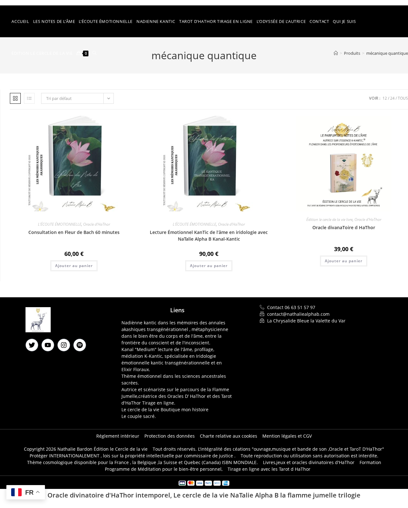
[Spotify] (79, 345)
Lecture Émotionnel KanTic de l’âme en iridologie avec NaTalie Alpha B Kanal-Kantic (209, 235)
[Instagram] (63, 345)
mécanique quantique (387, 53)
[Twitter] (32, 345)
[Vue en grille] (15, 98)
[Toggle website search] (94, 53)
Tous (403, 98)
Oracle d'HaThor (96, 224)
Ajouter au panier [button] (74, 265)
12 (384, 98)
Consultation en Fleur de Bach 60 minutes (74, 232)
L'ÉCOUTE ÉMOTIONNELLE (59, 224)
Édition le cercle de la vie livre (329, 219)
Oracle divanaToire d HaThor (343, 227)
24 (392, 98)
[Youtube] (47, 345)
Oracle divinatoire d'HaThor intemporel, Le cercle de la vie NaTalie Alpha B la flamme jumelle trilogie (204, 495)
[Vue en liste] (29, 98)
